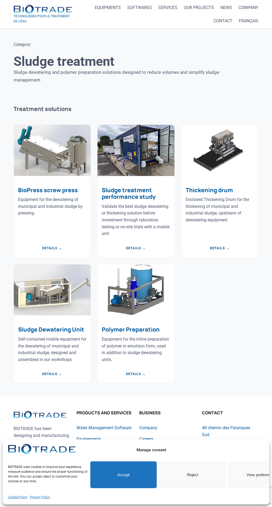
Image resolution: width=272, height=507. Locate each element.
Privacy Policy (40, 497)
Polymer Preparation (131, 329)
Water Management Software (103, 427)
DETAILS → (52, 248)
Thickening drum (209, 190)
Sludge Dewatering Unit (51, 329)
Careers (146, 438)
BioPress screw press (48, 190)
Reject (192, 474)
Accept (123, 474)
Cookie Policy (17, 497)
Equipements (88, 438)
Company (148, 427)
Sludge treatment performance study (129, 193)
